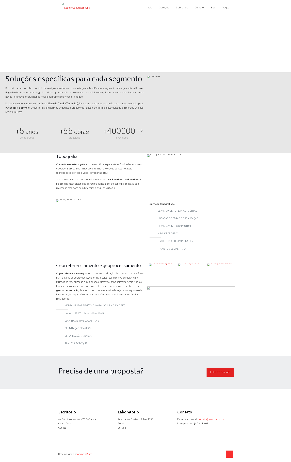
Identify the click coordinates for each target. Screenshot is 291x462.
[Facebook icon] (214, 454)
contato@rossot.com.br (211, 419)
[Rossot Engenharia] (76, 7)
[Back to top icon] (229, 454)
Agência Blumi (84, 454)
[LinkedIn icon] (217, 454)
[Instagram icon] (221, 454)
